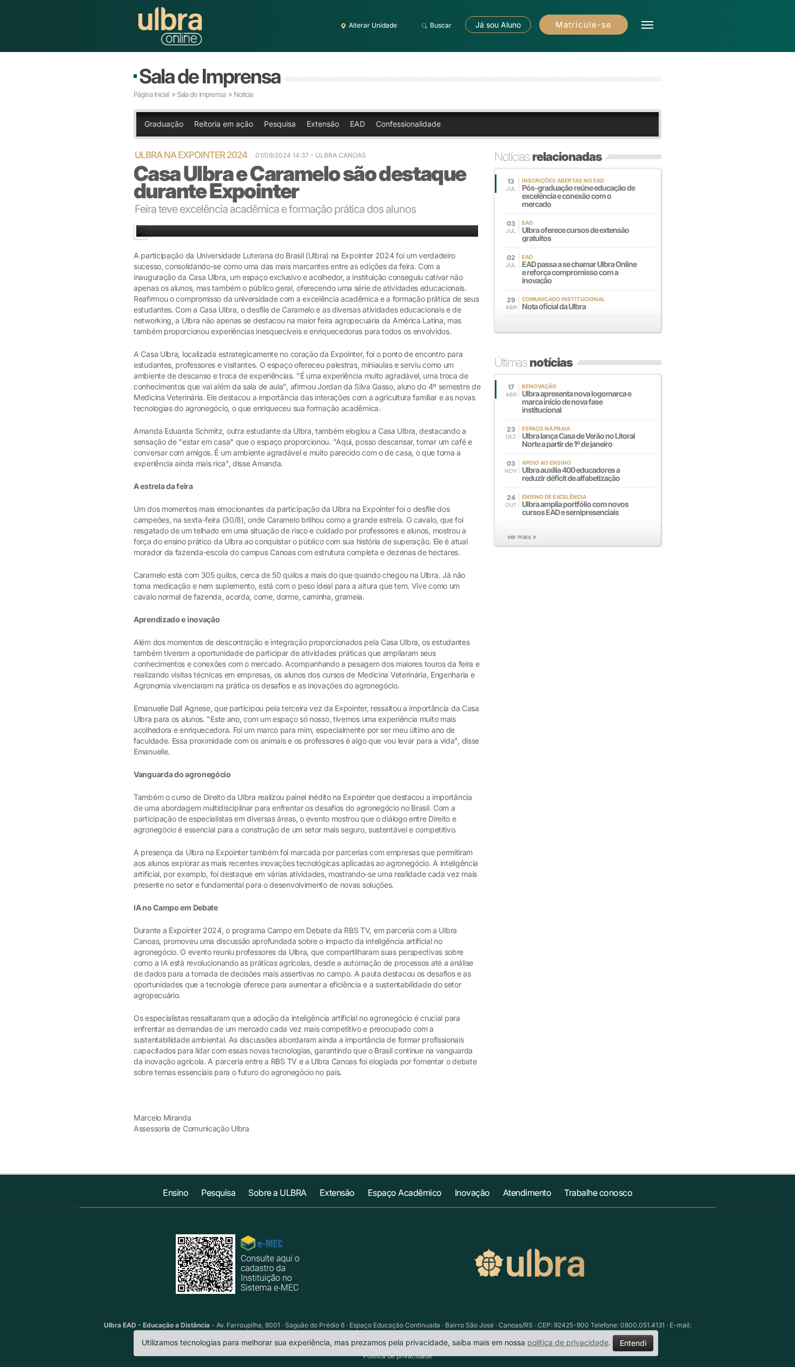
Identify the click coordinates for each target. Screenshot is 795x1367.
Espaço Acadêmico (405, 1192)
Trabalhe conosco (598, 1192)
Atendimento (527, 1192)
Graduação (163, 123)
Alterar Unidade (373, 25)
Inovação (472, 1192)
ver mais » (521, 537)
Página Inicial (151, 94)
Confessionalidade (408, 123)
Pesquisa (280, 123)
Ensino (175, 1192)
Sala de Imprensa (209, 76)
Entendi (633, 1343)
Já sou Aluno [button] (498, 24)
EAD (357, 123)
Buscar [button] (441, 25)
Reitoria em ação (223, 123)
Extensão (323, 123)
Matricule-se (583, 24)
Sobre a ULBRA (277, 1192)
